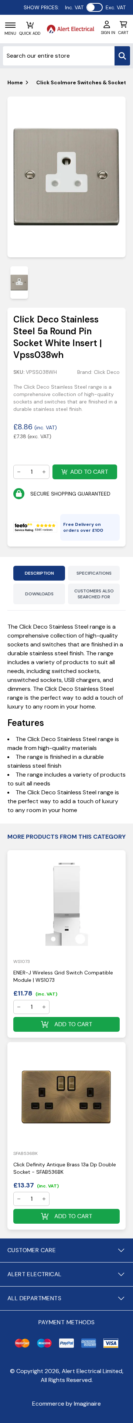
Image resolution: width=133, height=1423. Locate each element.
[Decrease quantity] (19, 472)
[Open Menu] (10, 25)
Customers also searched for (94, 594)
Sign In (108, 32)
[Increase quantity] (44, 472)
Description (39, 573)
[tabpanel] (66, 177)
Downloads (39, 594)
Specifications (94, 573)
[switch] (94, 7)
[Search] (122, 55)
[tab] (19, 282)
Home (15, 82)
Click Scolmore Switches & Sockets (82, 82)
